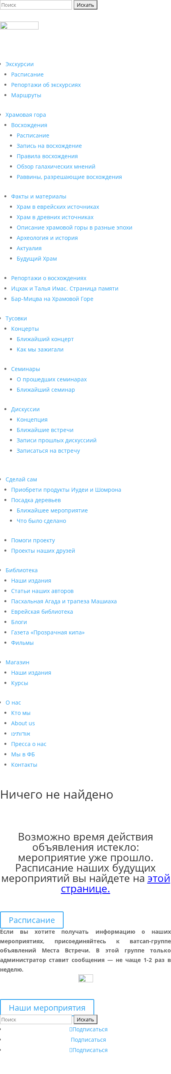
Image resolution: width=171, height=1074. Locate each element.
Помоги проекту (33, 540)
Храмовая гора (26, 114)
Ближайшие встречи (45, 430)
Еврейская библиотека (42, 611)
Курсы (19, 683)
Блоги (19, 622)
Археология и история (47, 238)
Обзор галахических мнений (56, 166)
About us (23, 723)
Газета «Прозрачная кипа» (48, 632)
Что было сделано (41, 520)
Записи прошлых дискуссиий (57, 440)
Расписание (27, 74)
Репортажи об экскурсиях (46, 84)
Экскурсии (20, 64)
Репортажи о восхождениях (48, 278)
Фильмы (22, 642)
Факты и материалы (38, 196)
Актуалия (29, 248)
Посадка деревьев (36, 500)
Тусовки (16, 318)
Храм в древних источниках (55, 217)
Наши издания (31, 580)
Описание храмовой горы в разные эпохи (74, 227)
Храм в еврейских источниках (58, 206)
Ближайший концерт (45, 339)
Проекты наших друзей (43, 550)
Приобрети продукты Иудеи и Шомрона (66, 489)
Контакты (24, 764)
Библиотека (22, 570)
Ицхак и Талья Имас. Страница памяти (65, 288)
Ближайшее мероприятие (52, 510)
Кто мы (21, 713)
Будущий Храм (37, 258)
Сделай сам (21, 479)
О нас (13, 702)
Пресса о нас (29, 744)
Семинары (25, 369)
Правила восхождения (47, 156)
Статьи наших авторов (42, 591)
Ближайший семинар (46, 389)
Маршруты (26, 95)
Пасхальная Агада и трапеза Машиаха (64, 601)
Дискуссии (25, 409)
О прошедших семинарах (52, 379)
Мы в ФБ (23, 754)
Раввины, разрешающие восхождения (69, 177)
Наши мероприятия (47, 1007)
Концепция (32, 419)
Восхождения (29, 125)
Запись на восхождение (49, 145)
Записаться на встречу (48, 450)
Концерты (25, 328)
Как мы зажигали (40, 349)
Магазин (17, 662)
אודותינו (20, 733)
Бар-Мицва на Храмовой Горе (52, 298)
